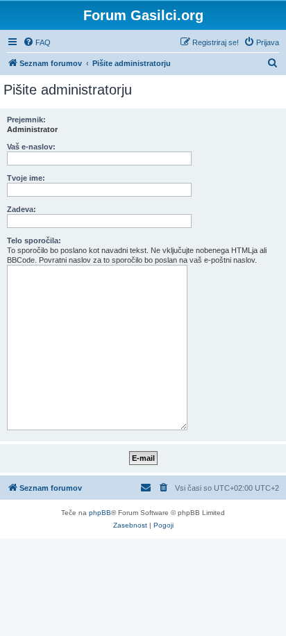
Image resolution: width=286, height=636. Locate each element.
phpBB (100, 512)
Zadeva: (21, 209)
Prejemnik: (26, 119)
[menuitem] (37, 42)
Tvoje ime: (26, 178)
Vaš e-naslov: (31, 146)
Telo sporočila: (34, 240)
